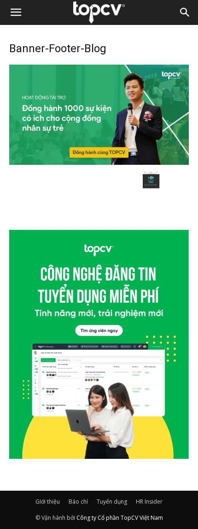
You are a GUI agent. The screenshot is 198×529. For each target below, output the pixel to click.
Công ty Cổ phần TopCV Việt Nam (119, 518)
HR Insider (149, 501)
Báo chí (78, 501)
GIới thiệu (47, 501)
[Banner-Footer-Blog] (99, 162)
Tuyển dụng (112, 501)
